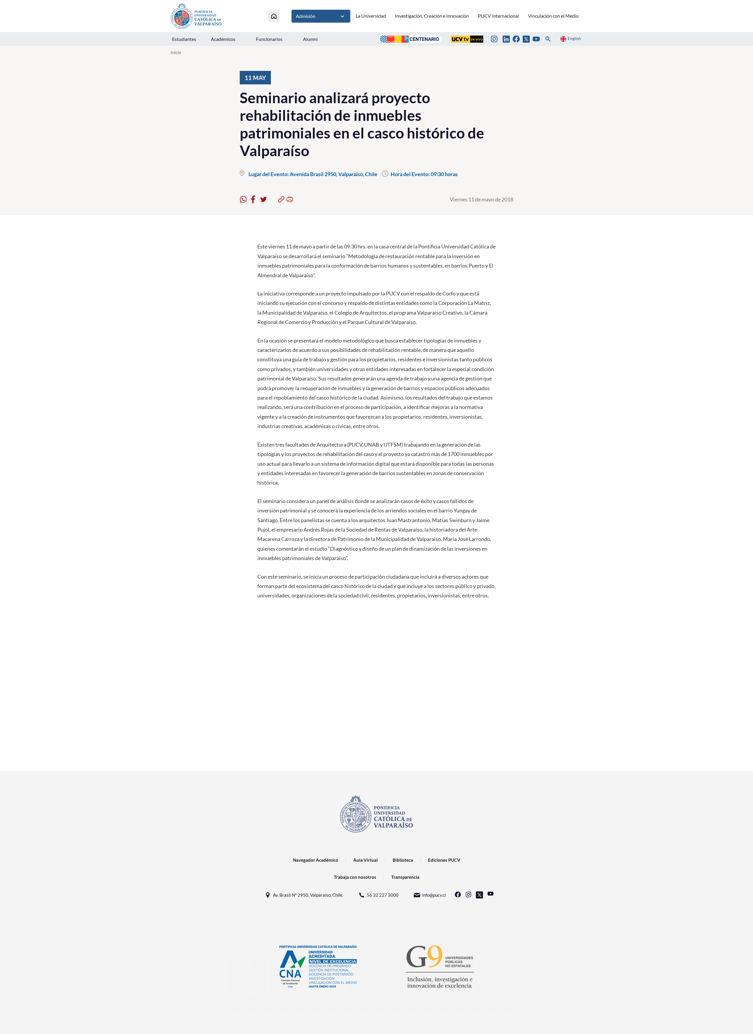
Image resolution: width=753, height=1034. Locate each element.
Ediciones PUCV (444, 860)
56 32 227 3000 (383, 895)
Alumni (310, 39)
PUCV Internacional (498, 16)
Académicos (223, 39)
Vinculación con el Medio (553, 16)
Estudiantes (184, 39)
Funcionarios (269, 39)
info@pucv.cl (434, 895)
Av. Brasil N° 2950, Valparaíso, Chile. (308, 895)
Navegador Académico (315, 860)
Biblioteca (403, 860)
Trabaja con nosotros (355, 877)
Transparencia (405, 877)
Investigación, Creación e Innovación (432, 16)
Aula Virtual (365, 860)
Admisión (305, 16)
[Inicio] (274, 16)
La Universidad (371, 16)
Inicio (176, 52)
